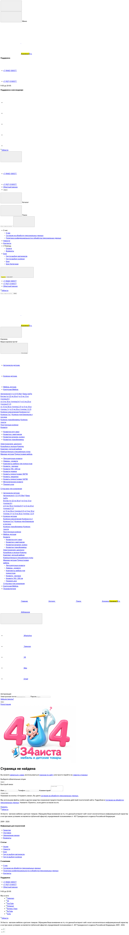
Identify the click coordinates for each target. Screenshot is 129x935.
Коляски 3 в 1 (6, 415)
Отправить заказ (4, 793)
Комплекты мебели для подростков (17, 464)
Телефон (21, 791)
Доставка (7, 833)
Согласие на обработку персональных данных (24, 236)
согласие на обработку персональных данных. (60, 796)
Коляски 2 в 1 (24, 412)
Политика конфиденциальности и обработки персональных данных (33, 238)
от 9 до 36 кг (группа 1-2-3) (20, 409)
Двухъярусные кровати (12, 458)
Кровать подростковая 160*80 (15, 479)
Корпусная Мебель (10, 586)
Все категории (24, 353)
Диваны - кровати (10, 461)
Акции (5, 847)
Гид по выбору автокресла (16, 256)
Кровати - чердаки (10, 466)
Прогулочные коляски (9, 425)
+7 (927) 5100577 (10, 81)
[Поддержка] (11, 156)
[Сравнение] (11, 315)
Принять (4, 807)
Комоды (20, 446)
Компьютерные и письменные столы (16, 452)
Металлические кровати (13, 482)
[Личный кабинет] (11, 304)
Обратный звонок (10, 187)
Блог (5, 254)
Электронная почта (8, 697)
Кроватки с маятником (12, 434)
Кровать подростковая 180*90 (15, 474)
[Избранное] (31, 315)
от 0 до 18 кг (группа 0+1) (11, 402)
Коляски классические (10, 412)
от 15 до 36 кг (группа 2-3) (11, 407)
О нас (8, 233)
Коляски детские (10, 516)
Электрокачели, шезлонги (11, 444)
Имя (2, 791)
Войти (2, 701)
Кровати (4, 427)
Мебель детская (9, 534)
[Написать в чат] (21, 618)
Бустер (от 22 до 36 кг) (9, 396)
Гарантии (7, 830)
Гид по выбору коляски (15, 259)
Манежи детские (7, 454)
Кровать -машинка (10, 477)
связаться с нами (17, 775)
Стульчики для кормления (11, 489)
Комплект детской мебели (11, 449)
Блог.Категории (12, 264)
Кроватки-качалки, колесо (14, 437)
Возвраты (10, 251)
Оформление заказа (11, 835)
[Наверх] (11, 691)
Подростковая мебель (23, 454)
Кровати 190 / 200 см (11, 469)
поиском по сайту (46, 775)
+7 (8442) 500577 (10, 71)
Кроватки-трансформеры (13, 440)
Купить (2, 782)
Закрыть (5, 189)
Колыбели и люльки (9, 446)
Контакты (7, 243)
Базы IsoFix (27, 394)
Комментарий (45, 791)
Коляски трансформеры (10, 420)
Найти (15, 293)
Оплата (9, 248)
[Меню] (11, 6)
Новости (6, 241)
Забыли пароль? (7, 699)
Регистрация (6, 704)
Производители (9, 589)
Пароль (34, 697)
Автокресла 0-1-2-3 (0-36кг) (12, 394)
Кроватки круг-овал (11, 432)
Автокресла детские (11, 493)
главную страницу (80, 775)
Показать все (8, 484)
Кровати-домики (10, 471)
